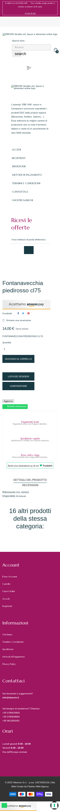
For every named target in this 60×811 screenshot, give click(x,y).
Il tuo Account (9, 576)
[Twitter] (19, 262)
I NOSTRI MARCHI (22, 200)
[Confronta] (33, 90)
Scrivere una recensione (16, 320)
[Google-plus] (26, 262)
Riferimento (9, 492)
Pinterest (28, 313)
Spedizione (8, 649)
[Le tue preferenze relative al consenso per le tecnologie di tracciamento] (54, 805)
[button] (30, 13)
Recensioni (30, 485)
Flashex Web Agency (38, 786)
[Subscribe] (29, 250)
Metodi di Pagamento (13, 656)
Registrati (7, 606)
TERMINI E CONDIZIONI (26, 183)
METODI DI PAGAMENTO (27, 174)
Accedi (5, 598)
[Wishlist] (26, 90)
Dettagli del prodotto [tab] (30, 480)
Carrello (6, 583)
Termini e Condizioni (12, 641)
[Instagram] (34, 262)
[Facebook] (12, 262)
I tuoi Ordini (8, 591)
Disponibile (8, 496)
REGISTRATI (18, 158)
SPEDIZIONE (19, 166)
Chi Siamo (7, 634)
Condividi (18, 313)
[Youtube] (41, 262)
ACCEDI (16, 149)
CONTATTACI (20, 191)
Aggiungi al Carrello (18, 359)
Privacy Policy (9, 664)
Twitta (23, 313)
